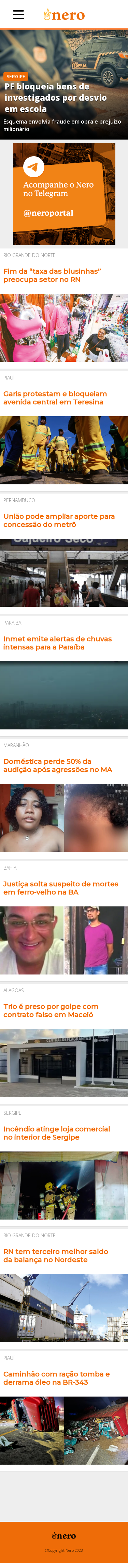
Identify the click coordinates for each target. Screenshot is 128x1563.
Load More (64, 1484)
